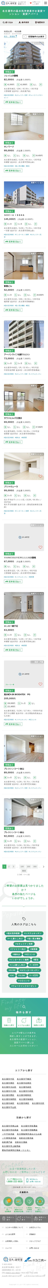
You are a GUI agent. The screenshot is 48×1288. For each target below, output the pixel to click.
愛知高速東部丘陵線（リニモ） (16, 1150)
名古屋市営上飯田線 (11, 1146)
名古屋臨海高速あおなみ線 (29, 1134)
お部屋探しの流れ (11, 1241)
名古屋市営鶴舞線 (29, 1130)
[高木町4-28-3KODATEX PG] (24, 693)
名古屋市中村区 (26, 1091)
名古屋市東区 (8, 1083)
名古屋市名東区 (24, 1083)
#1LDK (21, 975)
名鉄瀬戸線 (7, 1142)
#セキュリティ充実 (21, 95)
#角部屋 (24, 437)
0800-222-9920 (13, 1273)
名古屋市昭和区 (24, 1095)
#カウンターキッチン (29, 970)
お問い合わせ (34, 1248)
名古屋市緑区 (25, 1087)
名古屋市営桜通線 (29, 1126)
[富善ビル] (24, 282)
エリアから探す (26, 1218)
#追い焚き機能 (20, 166)
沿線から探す (10, 1218)
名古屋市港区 (23, 1103)
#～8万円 (34, 965)
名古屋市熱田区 (9, 1099)
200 (28, 866)
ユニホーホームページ (11, 1276)
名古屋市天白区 (9, 1087)
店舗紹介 (32, 1234)
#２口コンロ (24, 981)
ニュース (8, 1248)
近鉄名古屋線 (21, 1142)
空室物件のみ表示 (36, 36)
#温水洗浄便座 (9, 95)
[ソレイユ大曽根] (24, 73)
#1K (12, 975)
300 (35, 866)
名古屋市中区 (8, 1079)
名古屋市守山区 (9, 1107)
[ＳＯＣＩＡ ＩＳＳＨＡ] (24, 212)
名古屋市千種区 (24, 1079)
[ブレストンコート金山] (24, 762)
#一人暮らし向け (15, 939)
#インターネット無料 (22, 234)
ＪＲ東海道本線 (9, 1138)
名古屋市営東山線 (10, 1126)
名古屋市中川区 (9, 1091)
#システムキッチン (35, 374)
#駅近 (28, 166)
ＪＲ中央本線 (8, 1134)
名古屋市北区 (38, 1103)
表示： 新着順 (9, 36)
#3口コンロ (32, 719)
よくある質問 (10, 1234)
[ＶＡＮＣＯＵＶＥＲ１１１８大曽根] (24, 554)
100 (22, 866)
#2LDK (12, 970)
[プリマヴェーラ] (24, 484)
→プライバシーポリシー (33, 1276)
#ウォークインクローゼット (24, 986)
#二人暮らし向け (17, 965)
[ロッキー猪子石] (24, 622)
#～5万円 (34, 975)
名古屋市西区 (8, 1095)
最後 (24, 871)
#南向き (17, 437)
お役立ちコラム (35, 1227)
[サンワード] (24, 143)
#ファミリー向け (18, 949)
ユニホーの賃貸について (14, 1227)
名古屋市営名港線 (10, 1130)
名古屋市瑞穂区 (26, 1099)
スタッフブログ (35, 1241)
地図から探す (42, 1218)
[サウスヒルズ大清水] (24, 414)
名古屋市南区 (8, 1103)
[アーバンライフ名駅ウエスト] (24, 348)
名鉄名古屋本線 (26, 1138)
